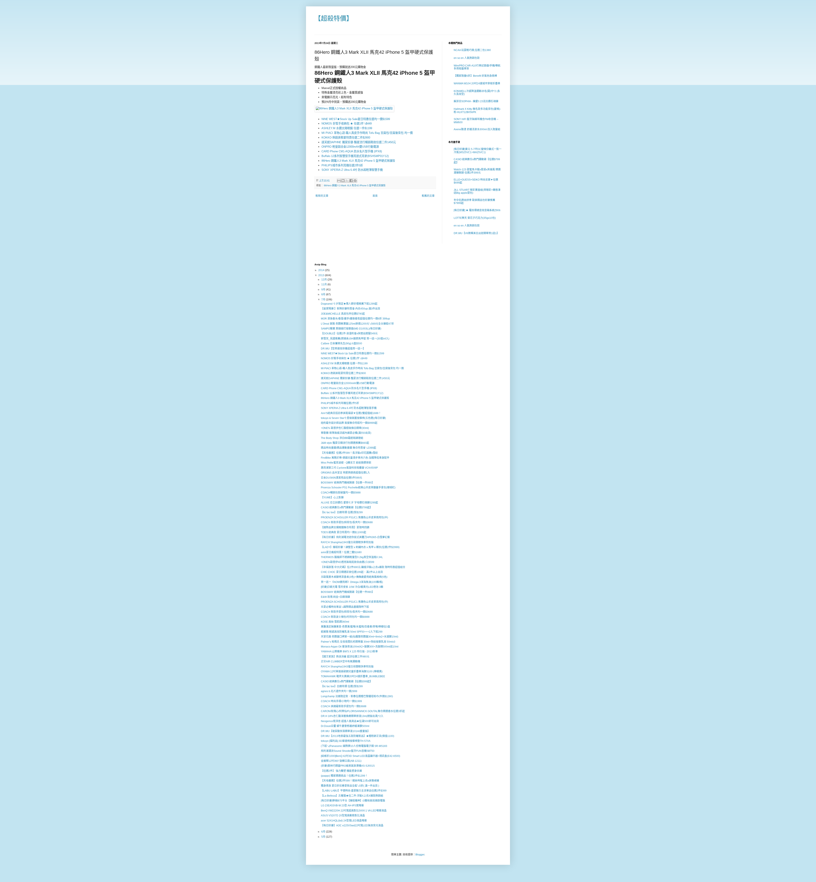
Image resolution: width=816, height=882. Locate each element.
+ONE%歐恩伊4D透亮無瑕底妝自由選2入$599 (347, 562)
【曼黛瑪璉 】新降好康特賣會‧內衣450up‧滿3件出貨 (350, 308)
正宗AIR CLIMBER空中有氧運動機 (340, 661)
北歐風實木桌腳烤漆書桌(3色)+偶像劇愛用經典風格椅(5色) (354, 576)
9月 (323, 289)
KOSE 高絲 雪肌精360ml (335, 621)
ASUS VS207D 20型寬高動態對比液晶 (343, 815)
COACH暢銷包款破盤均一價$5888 (341, 492)
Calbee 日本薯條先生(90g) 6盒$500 (341, 343)
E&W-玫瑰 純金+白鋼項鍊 (335, 596)
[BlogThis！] (343, 180)
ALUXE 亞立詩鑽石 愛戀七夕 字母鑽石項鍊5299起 (349, 502)
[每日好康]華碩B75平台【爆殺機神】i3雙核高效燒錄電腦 (353, 800)
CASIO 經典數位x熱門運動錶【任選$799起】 (346, 507)
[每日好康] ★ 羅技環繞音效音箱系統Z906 (477, 210)
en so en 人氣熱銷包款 (467, 58)
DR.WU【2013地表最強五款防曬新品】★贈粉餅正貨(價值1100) (357, 736)
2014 (321, 270)
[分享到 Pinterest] (355, 180)
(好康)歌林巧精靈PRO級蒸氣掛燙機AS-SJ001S (348, 765)
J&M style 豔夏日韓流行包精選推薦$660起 (345, 442)
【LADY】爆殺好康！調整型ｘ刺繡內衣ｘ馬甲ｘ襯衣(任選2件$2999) (360, 547)
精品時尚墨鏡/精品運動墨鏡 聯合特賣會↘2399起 (348, 447)
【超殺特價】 (333, 18)
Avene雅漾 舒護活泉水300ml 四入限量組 (477, 129)
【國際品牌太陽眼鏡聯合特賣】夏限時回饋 (345, 527)
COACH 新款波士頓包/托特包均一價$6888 (345, 616)
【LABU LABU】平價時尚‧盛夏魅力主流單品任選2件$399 (354, 790)
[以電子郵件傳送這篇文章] (339, 180)
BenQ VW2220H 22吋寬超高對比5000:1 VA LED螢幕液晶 (354, 810)
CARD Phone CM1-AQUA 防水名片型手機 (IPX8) (352, 151)
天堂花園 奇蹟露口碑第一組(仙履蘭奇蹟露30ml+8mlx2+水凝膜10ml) (359, 636)
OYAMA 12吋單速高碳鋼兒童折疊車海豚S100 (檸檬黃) (351, 671)
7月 (323, 299)
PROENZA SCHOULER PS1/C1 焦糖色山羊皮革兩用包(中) (354, 517)
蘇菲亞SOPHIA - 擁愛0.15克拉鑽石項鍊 (476, 101)
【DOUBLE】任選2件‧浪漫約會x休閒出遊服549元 (349, 333)
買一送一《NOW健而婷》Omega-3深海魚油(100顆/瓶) (352, 582)
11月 (324, 284)
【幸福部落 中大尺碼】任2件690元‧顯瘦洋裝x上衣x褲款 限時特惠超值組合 (363, 567)
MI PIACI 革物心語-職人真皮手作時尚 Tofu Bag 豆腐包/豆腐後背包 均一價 (367, 132)
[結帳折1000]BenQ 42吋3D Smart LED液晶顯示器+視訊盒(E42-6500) (360, 756)
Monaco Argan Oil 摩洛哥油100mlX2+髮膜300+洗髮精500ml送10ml (359, 646)
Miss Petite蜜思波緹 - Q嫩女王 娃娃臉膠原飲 (346, 462)
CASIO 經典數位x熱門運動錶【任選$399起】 (346, 681)
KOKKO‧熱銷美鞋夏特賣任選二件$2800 (346, 137)
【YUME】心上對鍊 (332, 497)
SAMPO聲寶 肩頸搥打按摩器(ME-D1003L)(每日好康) (351, 328)
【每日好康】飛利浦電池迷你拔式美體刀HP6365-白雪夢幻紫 (355, 537)
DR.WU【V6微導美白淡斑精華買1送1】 (476, 233)
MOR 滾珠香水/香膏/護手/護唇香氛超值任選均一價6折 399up (355, 318)
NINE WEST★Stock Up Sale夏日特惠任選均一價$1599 (356, 119)
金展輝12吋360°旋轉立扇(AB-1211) (341, 760)
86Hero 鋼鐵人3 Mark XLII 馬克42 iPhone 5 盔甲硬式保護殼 (358, 160)
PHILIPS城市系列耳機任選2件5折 (342, 165)
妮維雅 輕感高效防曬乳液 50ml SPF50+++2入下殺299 (351, 631)
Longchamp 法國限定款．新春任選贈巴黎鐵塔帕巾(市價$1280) (357, 696)
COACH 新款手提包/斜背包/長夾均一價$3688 (347, 522)
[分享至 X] (347, 180)
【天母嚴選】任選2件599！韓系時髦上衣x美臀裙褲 (350, 780)
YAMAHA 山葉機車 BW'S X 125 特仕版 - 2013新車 (349, 651)
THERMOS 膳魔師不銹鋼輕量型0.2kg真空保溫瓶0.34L (352, 557)
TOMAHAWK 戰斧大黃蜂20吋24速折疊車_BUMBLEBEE (353, 676)
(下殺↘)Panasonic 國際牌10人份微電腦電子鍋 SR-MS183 (354, 746)
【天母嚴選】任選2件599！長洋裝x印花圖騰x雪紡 (349, 452)
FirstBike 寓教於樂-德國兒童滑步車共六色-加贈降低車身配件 (355, 457)
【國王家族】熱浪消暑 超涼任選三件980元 (345, 656)
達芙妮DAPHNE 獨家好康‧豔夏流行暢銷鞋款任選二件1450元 (359, 142)
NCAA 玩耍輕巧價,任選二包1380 (472, 50)
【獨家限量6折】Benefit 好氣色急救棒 (475, 75)
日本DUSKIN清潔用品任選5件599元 (341, 477)
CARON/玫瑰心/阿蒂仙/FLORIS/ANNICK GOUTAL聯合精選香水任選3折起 (363, 711)
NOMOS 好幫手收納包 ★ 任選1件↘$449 (347, 123)
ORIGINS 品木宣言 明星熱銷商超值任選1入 (345, 472)
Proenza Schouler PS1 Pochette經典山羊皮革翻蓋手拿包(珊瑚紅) (358, 487)
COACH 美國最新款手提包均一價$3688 (343, 706)
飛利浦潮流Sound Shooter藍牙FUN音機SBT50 (347, 750)
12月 (324, 279)
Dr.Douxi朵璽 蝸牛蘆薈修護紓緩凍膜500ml (345, 726)
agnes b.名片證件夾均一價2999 (339, 691)
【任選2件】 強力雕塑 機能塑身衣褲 (341, 770)
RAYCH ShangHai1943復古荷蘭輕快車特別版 (347, 542)
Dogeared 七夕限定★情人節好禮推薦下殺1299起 (349, 303)
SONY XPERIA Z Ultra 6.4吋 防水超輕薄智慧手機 (352, 169)
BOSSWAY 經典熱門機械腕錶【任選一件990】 (347, 482)
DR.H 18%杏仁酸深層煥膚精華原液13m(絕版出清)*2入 (352, 716)
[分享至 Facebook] (351, 180)
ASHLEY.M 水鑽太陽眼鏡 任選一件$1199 (347, 128)
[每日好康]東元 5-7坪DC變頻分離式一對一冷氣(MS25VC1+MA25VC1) (478, 151)
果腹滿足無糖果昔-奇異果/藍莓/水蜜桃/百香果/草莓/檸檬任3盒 (355, 626)
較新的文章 (322, 195)
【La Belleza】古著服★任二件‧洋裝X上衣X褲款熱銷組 (352, 795)
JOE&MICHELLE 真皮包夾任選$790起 (343, 313)
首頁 (375, 195)
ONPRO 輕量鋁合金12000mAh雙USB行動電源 (350, 146)
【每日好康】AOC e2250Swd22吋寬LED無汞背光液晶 (352, 825)
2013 (321, 275)
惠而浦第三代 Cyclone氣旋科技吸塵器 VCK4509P (349, 467)
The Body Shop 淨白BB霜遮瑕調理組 (342, 438)
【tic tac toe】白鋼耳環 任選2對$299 (342, 512)
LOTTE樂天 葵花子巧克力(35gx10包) (475, 217)
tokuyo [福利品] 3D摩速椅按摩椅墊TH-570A (345, 740)
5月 (323, 836)
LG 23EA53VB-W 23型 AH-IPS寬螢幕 (342, 805)
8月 (323, 294)
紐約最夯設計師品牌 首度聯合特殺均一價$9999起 (349, 422)
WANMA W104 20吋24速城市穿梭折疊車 (477, 83)
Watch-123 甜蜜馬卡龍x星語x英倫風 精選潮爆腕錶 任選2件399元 (477, 171)
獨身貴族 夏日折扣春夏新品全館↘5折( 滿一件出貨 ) (350, 785)
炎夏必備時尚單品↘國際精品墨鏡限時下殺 (345, 606)
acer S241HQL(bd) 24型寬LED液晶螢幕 (344, 820)
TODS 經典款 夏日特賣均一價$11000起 (343, 532)
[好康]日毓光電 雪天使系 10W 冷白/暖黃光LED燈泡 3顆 (352, 586)
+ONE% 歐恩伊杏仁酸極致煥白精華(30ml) (345, 428)
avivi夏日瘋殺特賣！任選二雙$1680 (341, 552)
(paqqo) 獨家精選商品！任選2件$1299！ (344, 775)
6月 (323, 831)
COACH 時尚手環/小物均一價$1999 (341, 701)
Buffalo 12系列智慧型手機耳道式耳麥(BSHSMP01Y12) (355, 156)
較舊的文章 (428, 195)
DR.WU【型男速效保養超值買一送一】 (343, 348)
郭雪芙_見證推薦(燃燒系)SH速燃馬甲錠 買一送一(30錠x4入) (355, 338)
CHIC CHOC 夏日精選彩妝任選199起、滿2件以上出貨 (352, 572)
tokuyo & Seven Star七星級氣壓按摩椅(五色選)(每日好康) (353, 418)
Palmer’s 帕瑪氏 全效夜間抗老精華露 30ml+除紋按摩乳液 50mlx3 (358, 641)
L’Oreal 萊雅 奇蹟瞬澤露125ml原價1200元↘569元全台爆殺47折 (357, 323)
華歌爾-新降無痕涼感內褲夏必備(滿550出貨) (346, 432)
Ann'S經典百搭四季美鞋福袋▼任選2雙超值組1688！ (351, 413)
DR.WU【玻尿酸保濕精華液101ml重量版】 (345, 731)
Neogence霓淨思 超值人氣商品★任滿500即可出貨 (350, 721)
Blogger (419, 854)
